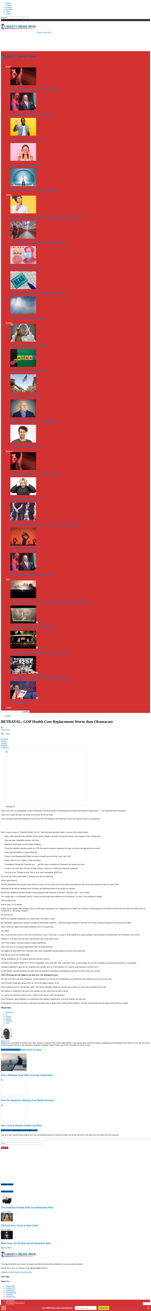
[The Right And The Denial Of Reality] (23, 341)
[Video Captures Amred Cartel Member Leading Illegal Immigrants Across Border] (23, 597)
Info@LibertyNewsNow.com (21, 1272)
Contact (8, 14)
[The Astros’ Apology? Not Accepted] (23, 314)
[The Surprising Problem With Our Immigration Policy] (7, 1203)
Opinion (9, 7)
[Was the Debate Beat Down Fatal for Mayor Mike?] (23, 85)
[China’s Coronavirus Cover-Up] (23, 263)
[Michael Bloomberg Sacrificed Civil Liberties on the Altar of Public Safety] (23, 520)
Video (8, 11)
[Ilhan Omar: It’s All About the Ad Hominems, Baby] (7, 1239)
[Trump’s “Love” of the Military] (23, 391)
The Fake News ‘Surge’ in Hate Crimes (19, 1225)
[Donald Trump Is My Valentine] (23, 160)
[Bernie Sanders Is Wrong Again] (23, 494)
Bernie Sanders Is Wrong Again (25, 499)
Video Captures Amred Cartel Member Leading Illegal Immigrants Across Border (49, 602)
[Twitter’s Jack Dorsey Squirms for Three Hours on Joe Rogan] (26, 673)
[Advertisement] (44, 42)
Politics (8, 3)
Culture (8, 5)
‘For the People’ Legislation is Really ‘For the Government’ (38, 652)
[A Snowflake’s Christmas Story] (23, 442)
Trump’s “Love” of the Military (25, 396)
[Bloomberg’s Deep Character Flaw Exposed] (23, 110)
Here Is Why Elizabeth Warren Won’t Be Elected (33, 421)
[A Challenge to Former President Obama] (23, 366)
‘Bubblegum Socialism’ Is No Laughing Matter (33, 627)
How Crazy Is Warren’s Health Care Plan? (21, 1125)
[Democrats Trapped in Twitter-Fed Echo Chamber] (23, 185)
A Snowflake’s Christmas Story (25, 446)
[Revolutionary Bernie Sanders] (23, 545)
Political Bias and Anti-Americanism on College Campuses (38, 293)
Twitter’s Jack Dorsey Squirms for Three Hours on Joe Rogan (40, 677)
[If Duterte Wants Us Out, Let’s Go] (23, 135)
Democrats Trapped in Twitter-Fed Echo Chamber (34, 190)
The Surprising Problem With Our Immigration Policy (27, 1207)
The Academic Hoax (20, 703)
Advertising (10, 1301)
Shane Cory (5, 730)
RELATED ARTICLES (10, 1050)
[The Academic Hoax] (26, 698)
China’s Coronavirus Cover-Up (25, 268)
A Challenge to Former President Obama (30, 371)
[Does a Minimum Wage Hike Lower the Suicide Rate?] (14, 1070)
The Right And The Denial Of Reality (28, 345)
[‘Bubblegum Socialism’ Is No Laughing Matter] (26, 623)
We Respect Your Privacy (15, 1303)
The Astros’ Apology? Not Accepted (27, 318)
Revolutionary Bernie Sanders (25, 549)
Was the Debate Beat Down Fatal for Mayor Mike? (35, 89)
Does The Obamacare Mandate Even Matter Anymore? (28, 1100)
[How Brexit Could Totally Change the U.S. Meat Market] (23, 238)
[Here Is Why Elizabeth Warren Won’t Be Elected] (23, 417)
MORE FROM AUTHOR (30, 1050)
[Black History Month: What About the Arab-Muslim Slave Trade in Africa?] (23, 213)
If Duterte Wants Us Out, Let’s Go (26, 139)
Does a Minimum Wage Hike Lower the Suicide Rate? (27, 1075)
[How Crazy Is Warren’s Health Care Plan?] (14, 1121)
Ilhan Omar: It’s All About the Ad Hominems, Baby (26, 1243)
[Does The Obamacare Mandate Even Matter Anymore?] (14, 1096)
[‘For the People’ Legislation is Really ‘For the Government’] (26, 648)
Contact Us (10, 1305)
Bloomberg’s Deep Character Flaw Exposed (31, 114)
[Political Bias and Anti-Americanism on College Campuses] (23, 288)
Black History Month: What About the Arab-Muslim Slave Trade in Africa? (47, 217)
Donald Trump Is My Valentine (25, 165)
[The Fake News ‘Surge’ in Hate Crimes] (7, 1221)
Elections (9, 9)
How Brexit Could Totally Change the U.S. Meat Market (37, 242)
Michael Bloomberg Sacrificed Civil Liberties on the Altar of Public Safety (46, 524)
